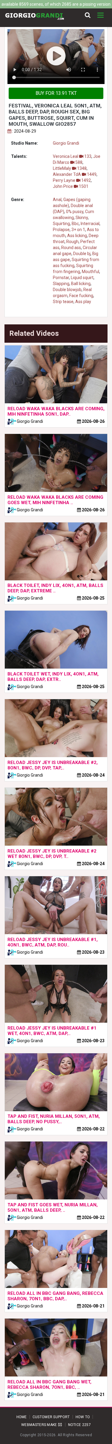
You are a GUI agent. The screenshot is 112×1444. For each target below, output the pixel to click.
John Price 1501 (70, 186)
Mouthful (90, 271)
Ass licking (77, 235)
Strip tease (63, 301)
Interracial (90, 223)
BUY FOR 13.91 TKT (56, 93)
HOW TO (83, 1417)
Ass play (83, 301)
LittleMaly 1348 (70, 168)
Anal (57, 199)
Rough (72, 241)
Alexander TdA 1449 (74, 174)
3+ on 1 (78, 229)
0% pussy (74, 211)
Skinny (82, 217)
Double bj (81, 253)
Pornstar (61, 277)
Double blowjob (67, 289)
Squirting (61, 223)
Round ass (71, 247)
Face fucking (81, 295)
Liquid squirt (82, 277)
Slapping (61, 283)
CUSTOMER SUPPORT (51, 1417)
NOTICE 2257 (79, 1425)
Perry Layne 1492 (72, 180)
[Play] (56, 56)
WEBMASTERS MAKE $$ (41, 1425)
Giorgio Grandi (66, 143)
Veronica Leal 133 (72, 156)
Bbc (75, 223)
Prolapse (61, 229)
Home (21, 1417)
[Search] (87, 15)
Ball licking (80, 283)
